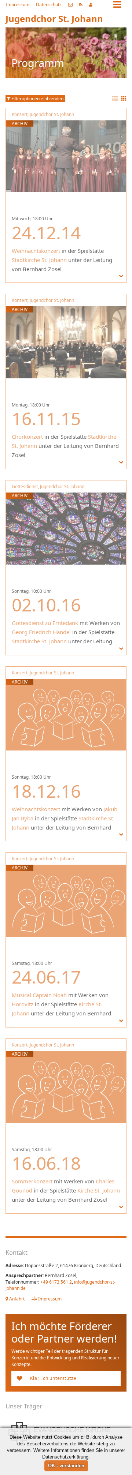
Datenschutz (49, 4)
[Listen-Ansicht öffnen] (115, 99)
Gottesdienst (25, 486)
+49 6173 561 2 (56, 1282)
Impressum (17, 4)
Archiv (19, 123)
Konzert (19, 114)
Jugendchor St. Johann (52, 114)
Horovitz (22, 1004)
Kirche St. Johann (98, 1190)
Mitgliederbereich (91, 4)
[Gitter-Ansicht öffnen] (123, 99)
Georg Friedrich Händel (41, 632)
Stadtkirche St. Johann (39, 259)
